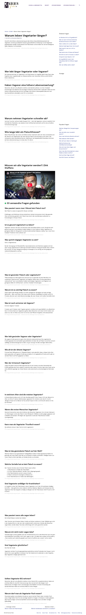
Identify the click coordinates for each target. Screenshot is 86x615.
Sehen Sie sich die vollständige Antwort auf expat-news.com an (34, 48)
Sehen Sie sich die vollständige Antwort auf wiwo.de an (32, 79)
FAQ (59, 613)
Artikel (10, 31)
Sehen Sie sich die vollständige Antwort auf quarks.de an (33, 588)
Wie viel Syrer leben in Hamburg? (68, 141)
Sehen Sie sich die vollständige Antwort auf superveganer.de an (34, 556)
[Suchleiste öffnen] (79, 5)
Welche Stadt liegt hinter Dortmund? (69, 46)
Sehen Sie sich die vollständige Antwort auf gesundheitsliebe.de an (35, 284)
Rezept (47, 5)
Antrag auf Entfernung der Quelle (13, 48)
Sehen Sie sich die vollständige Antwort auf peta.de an (32, 478)
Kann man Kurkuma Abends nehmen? (69, 136)
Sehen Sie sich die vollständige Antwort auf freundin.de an (33, 126)
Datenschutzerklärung (77, 613)
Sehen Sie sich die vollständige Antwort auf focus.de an (32, 459)
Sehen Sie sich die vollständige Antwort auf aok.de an (32, 234)
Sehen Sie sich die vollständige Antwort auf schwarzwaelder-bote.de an (36, 419)
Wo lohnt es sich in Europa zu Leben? (69, 54)
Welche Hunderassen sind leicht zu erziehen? (43, 608)
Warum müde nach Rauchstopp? (13, 608)
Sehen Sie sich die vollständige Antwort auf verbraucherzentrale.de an (35, 344)
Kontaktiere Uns (53, 613)
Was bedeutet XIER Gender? (66, 138)
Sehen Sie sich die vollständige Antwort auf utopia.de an (32, 429)
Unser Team (45, 613)
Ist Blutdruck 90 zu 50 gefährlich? (68, 37)
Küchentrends (56, 5)
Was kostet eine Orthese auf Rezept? (69, 52)
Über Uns (39, 613)
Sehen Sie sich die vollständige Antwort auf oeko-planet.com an (34, 253)
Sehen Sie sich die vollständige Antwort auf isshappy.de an (33, 95)
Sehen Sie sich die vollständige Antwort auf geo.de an (32, 372)
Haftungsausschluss (65, 613)
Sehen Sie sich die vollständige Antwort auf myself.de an (33, 219)
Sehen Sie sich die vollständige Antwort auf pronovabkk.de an (34, 298)
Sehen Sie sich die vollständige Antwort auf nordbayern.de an (34, 603)
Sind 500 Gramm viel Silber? (66, 157)
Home (6, 31)
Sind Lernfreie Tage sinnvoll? (66, 155)
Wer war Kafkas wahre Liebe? (67, 65)
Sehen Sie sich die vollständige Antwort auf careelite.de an (33, 540)
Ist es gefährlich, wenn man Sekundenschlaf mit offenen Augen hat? (68, 60)
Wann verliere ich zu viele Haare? (68, 44)
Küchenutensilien (69, 5)
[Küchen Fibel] (11, 5)
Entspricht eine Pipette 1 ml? (67, 57)
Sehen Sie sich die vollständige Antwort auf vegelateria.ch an (33, 357)
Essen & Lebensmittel (35, 5)
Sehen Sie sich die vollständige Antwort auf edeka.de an (32, 314)
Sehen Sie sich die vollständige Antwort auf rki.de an (32, 404)
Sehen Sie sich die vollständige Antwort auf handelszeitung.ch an (34, 142)
